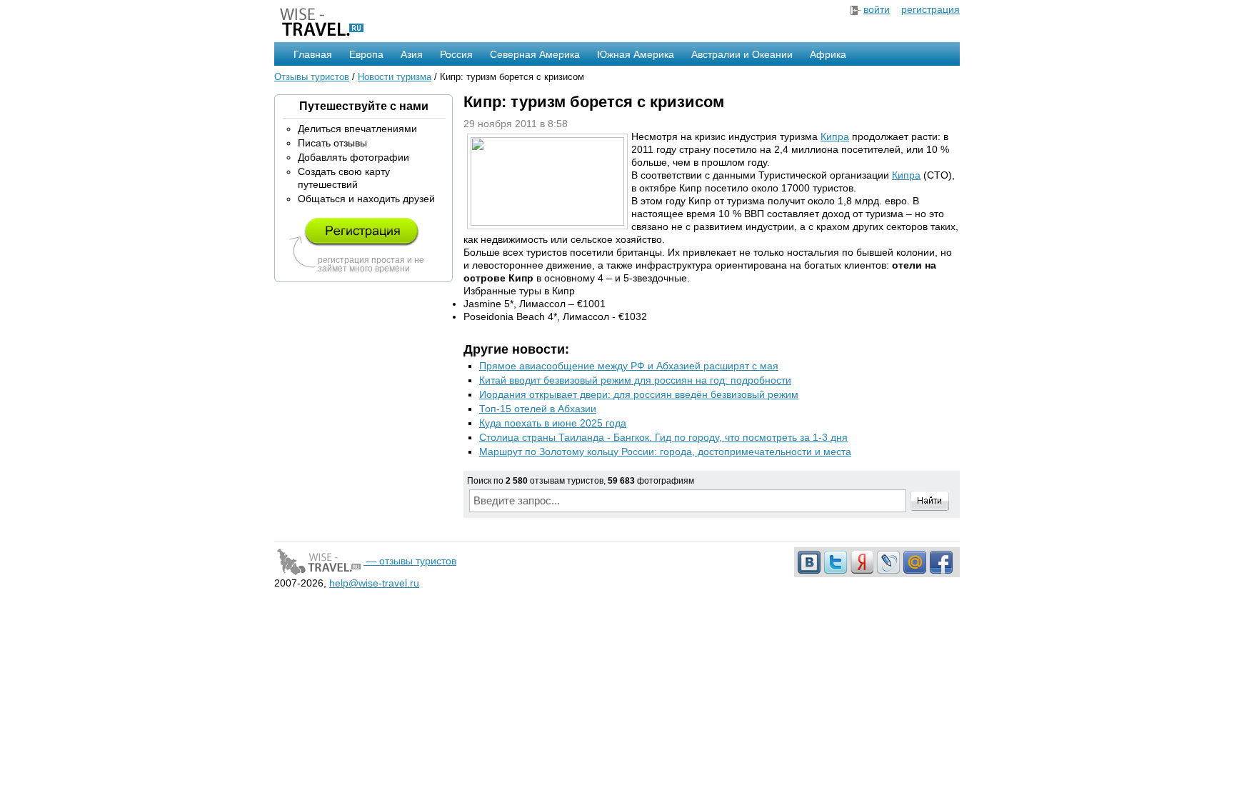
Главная (313, 54)
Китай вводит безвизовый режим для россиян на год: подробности (635, 380)
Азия (412, 54)
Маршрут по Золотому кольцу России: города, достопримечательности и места (665, 451)
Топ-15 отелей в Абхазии (537, 408)
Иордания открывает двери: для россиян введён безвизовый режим (638, 394)
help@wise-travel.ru (374, 583)
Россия (456, 54)
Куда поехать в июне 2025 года (552, 423)
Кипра (835, 136)
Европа (366, 54)
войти (876, 9)
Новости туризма (394, 76)
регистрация (930, 9)
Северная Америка (535, 54)
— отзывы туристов (409, 561)
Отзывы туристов (311, 76)
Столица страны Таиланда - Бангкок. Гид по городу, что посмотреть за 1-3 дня (663, 437)
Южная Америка (635, 54)
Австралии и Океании (742, 54)
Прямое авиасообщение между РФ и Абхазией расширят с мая (628, 365)
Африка (828, 54)
